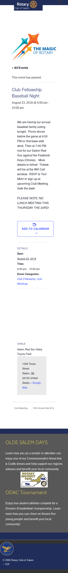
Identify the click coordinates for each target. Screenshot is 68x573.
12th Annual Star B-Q (43, 407)
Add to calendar (35, 228)
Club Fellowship (26, 279)
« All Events (20, 68)
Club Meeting (21, 407)
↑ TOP (6, 564)
